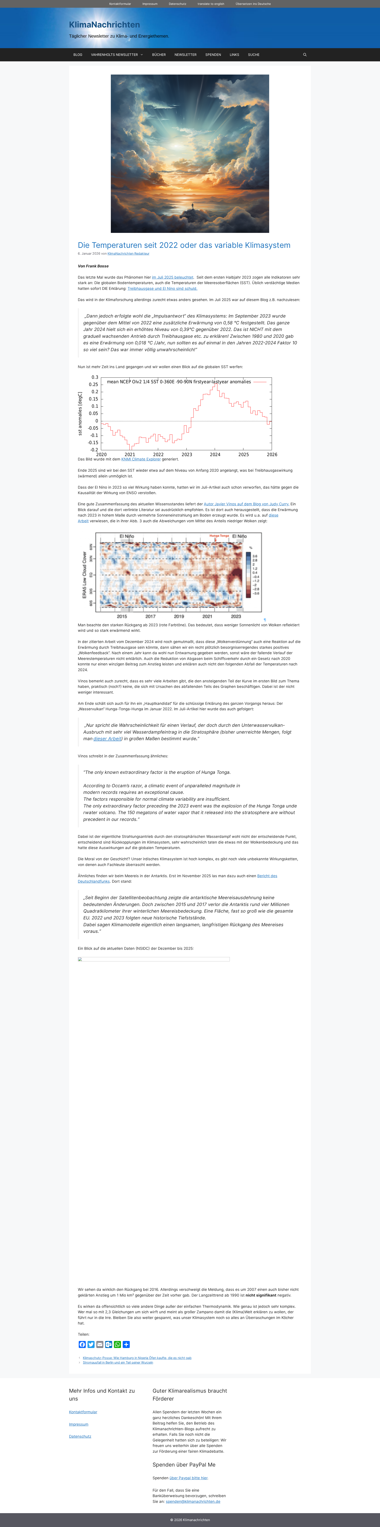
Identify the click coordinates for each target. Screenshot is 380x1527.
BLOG (77, 55)
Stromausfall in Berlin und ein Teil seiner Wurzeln (118, 1362)
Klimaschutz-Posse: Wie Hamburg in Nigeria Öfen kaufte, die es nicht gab (137, 1358)
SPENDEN (213, 55)
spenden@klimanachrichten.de (193, 1501)
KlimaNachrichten (104, 24)
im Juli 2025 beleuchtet (172, 277)
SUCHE (253, 55)
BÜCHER (159, 55)
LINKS (234, 55)
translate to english (211, 3)
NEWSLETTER (186, 55)
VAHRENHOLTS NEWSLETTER (114, 55)
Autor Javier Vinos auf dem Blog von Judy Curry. (246, 504)
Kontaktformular (120, 3)
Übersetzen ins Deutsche (253, 3)
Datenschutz (177, 3)
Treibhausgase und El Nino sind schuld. (162, 288)
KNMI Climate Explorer (141, 459)
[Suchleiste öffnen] (305, 54)
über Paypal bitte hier (188, 1478)
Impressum (149, 3)
